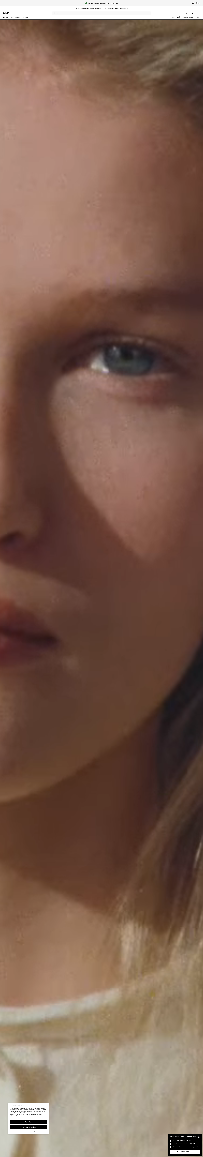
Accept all (28, 1122)
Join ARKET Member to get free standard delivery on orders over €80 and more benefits (101, 8)
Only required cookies (28, 1127)
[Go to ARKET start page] (8, 13)
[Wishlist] (193, 13)
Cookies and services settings (28, 1131)
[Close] (199, 1137)
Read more (13, 1118)
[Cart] (199, 13)
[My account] (186, 13)
